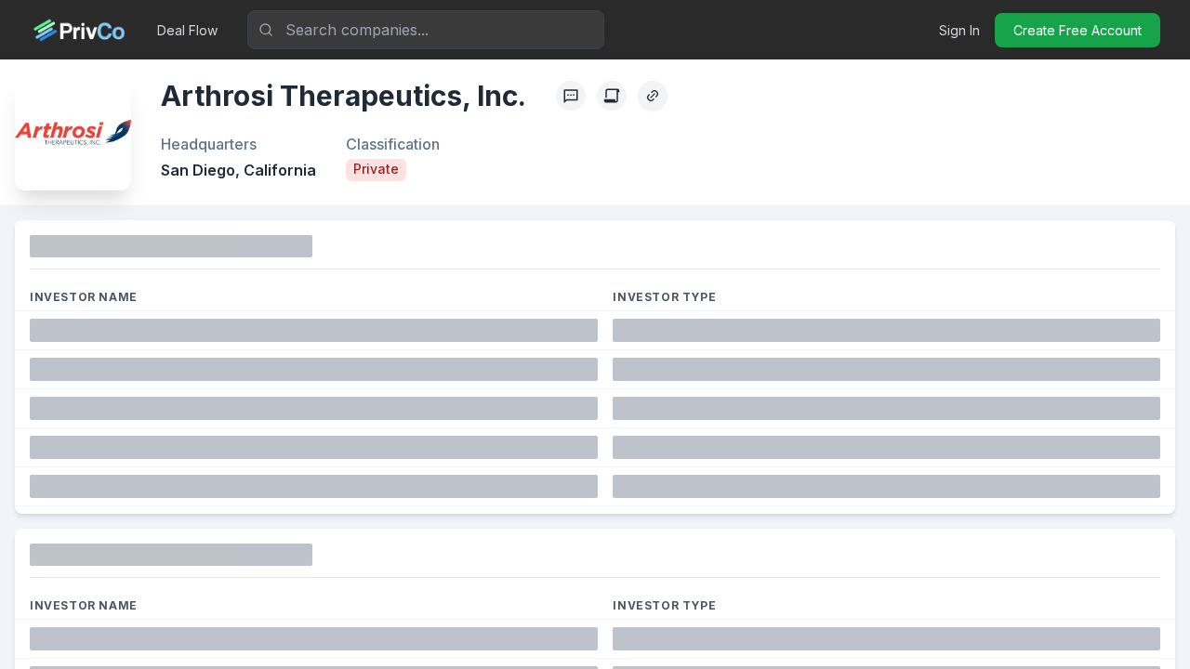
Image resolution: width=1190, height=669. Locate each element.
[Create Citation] (612, 96)
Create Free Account (1077, 30)
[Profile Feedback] (571, 96)
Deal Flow (187, 30)
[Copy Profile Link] (653, 96)
